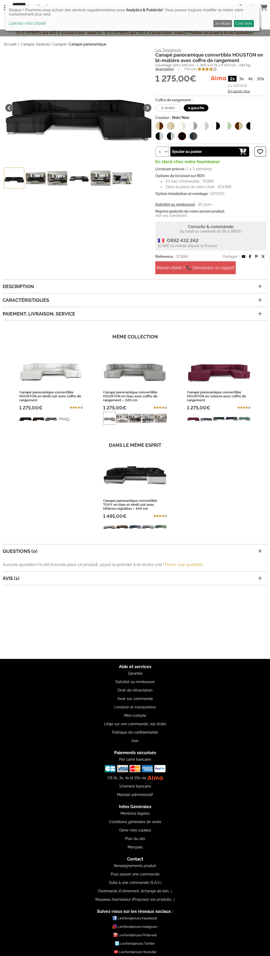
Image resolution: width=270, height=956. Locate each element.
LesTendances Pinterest (137, 935)
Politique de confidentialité (135, 732)
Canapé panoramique (87, 44)
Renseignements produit (135, 866)
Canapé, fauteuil (35, 44)
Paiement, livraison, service (39, 314)
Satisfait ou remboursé (135, 682)
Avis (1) (11, 578)
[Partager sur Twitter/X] (263, 256)
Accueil (10, 44)
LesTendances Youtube (137, 952)
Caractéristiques (26, 300)
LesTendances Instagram (137, 927)
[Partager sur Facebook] (250, 256)
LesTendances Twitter (137, 943)
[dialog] (132, 18)
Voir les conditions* (171, 215)
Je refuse (222, 23)
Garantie (135, 673)
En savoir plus (239, 91)
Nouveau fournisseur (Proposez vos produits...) (135, 899)
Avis (135, 741)
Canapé (59, 44)
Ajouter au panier (187, 151)
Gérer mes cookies (135, 830)
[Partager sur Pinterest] (256, 256)
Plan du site (135, 839)
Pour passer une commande (135, 874)
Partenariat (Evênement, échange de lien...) (135, 891)
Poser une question (184, 564)
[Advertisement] (135, 622)
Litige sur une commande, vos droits (135, 724)
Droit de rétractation (135, 690)
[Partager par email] (243, 256)
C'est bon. (243, 23)
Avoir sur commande (135, 699)
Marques (135, 847)
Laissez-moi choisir (27, 23)
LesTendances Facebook (137, 918)
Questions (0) (20, 551)
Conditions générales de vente (135, 822)
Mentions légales (135, 813)
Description (164, 69)
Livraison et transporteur (135, 707)
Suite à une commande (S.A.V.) (135, 882)
